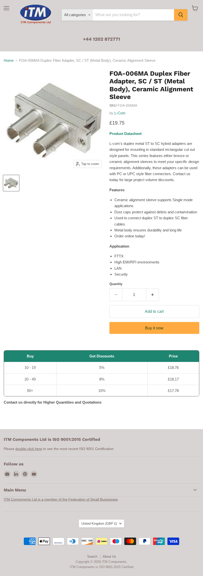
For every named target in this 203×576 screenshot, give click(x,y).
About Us (109, 556)
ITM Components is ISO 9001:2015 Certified (101, 567)
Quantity (115, 284)
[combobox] (133, 15)
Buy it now (154, 328)
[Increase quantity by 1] (152, 294)
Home (9, 60)
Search (92, 556)
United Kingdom (99, 523)
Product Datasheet (125, 133)
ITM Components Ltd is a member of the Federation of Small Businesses (61, 499)
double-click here (28, 449)
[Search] (180, 15)
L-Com (120, 113)
